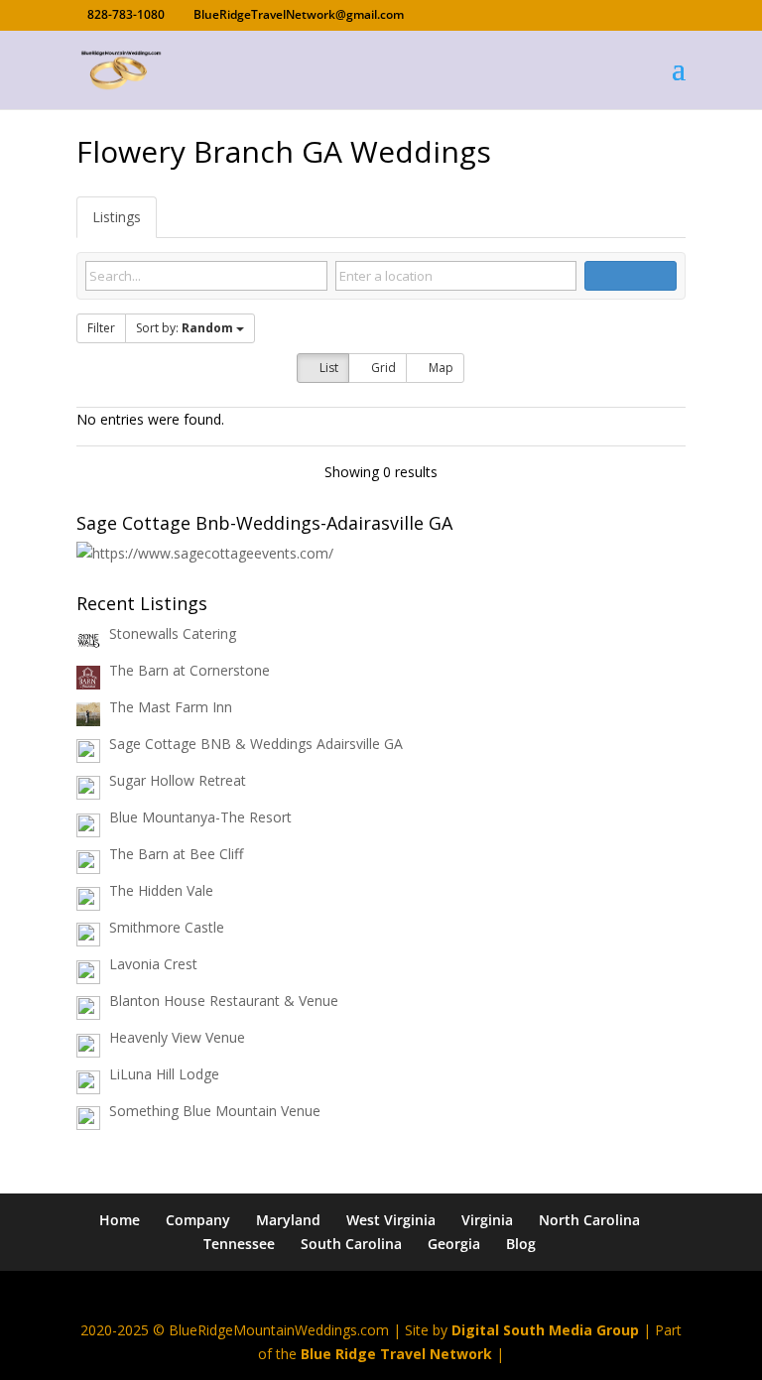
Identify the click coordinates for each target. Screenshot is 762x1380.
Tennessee (239, 1243)
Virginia (487, 1219)
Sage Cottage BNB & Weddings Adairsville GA (256, 743)
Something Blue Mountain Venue (214, 1110)
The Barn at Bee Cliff (176, 853)
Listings (116, 216)
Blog (521, 1243)
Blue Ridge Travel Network (396, 1353)
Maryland (288, 1219)
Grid (382, 367)
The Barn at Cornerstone (189, 670)
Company (198, 1219)
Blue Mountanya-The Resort (200, 817)
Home (119, 1219)
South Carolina (351, 1243)
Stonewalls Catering (172, 633)
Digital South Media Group (545, 1329)
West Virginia (391, 1219)
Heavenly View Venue (177, 1037)
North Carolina (589, 1219)
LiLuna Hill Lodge (164, 1074)
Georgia (454, 1243)
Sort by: (184, 327)
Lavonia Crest (153, 963)
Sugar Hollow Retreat (177, 780)
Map (439, 367)
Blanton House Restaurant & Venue (223, 1000)
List (327, 367)
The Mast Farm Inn (170, 706)
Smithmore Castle (166, 927)
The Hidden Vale (161, 890)
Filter (101, 327)
